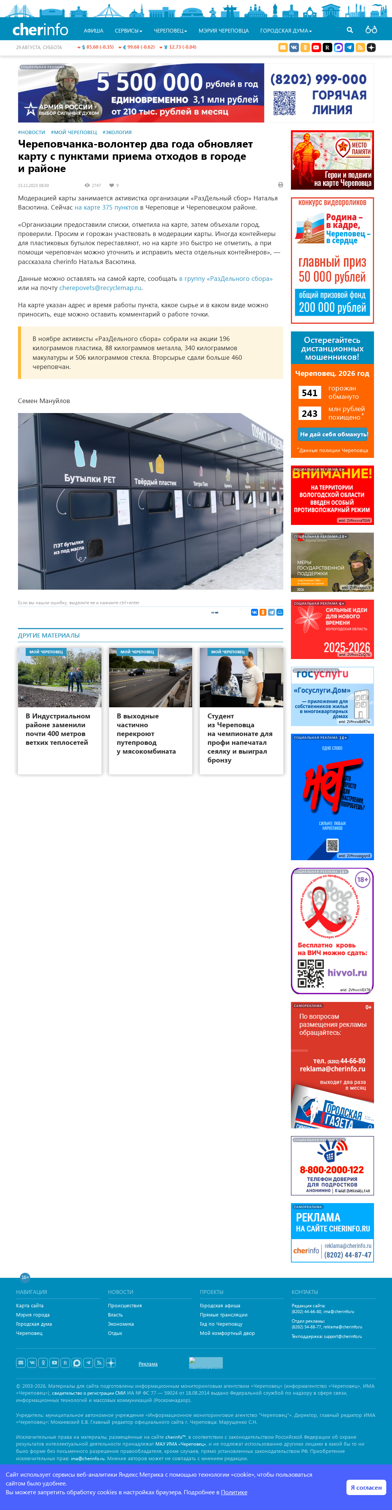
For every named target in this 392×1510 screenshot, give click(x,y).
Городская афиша (220, 1305)
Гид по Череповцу (221, 1323)
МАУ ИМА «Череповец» (180, 1444)
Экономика (121, 1323)
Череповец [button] (168, 30)
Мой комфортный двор (227, 1333)
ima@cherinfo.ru (338, 1311)
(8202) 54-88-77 (306, 1326)
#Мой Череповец (74, 132)
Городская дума (34, 1323)
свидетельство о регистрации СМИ (89, 1393)
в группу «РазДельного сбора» (226, 278)
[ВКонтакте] (254, 612)
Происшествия (125, 1305)
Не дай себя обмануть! (333, 434)
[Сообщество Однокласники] (305, 47)
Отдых (115, 1333)
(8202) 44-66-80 (306, 1311)
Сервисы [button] (127, 30)
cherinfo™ (175, 1437)
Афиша (93, 30)
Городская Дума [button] (284, 30)
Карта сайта (30, 1305)
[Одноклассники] (263, 612)
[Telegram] (271, 612)
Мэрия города (33, 1314)
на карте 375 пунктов (106, 207)
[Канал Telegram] (88, 1363)
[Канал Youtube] (316, 47)
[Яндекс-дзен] (110, 1363)
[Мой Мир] (279, 612)
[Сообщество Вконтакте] (32, 1363)
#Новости (31, 132)
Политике (234, 1492)
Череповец (29, 1333)
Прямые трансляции (224, 1314)
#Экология (117, 132)
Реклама (148, 1363)
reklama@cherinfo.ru (342, 1326)
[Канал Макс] (338, 48)
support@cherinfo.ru (343, 1336)
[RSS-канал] (99, 1363)
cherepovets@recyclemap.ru (100, 287)
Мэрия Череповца (224, 30)
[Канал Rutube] (327, 47)
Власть (115, 1314)
